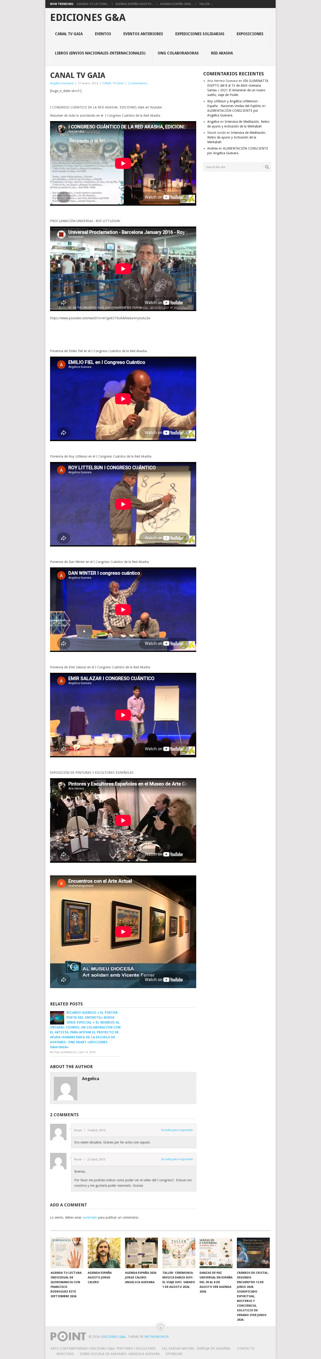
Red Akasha (222, 53)
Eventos (103, 34)
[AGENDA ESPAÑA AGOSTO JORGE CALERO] (104, 1253)
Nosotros (65, 1354)
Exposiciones (250, 34)
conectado (89, 1217)
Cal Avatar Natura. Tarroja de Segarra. (196, 1348)
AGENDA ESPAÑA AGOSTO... (134, 4)
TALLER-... (206, 4)
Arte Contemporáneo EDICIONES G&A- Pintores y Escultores (103, 1348)
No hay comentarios (63, 1052)
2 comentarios (137, 83)
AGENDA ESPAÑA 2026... (176, 4)
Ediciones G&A (87, 18)
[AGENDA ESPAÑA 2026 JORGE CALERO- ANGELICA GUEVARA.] (141, 1253)
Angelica (213, 121)
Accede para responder (177, 1130)
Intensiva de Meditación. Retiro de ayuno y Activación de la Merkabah (236, 137)
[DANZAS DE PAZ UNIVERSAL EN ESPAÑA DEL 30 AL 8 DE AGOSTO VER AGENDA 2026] (216, 1253)
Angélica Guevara (62, 83)
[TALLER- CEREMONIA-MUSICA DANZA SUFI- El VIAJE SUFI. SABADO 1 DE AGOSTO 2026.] (178, 1253)
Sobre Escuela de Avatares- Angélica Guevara (120, 1354)
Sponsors (174, 1354)
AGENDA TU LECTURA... (93, 4)
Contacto (245, 1348)
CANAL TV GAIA (69, 34)
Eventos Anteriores (143, 34)
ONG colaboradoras (178, 53)
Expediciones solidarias (199, 34)
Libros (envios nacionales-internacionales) (100, 53)
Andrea (212, 148)
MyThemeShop (156, 1337)
